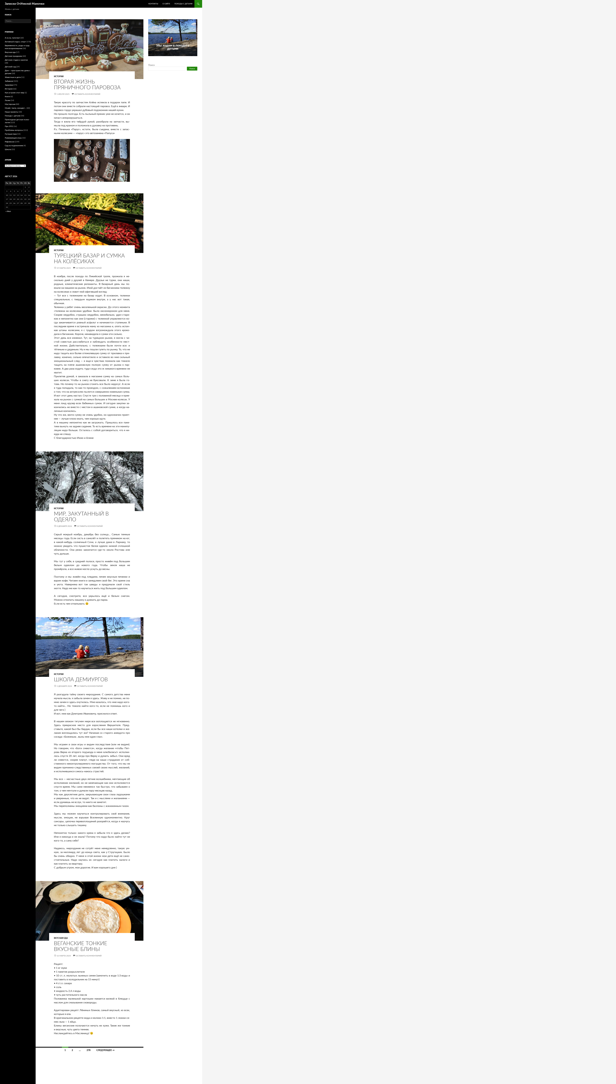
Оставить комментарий (87, 94)
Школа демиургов (81, 679)
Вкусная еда (61, 938)
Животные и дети (13, 77)
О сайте (166, 4)
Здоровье (9, 85)
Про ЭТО (9, 126)
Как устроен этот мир (14, 93)
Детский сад (10, 67)
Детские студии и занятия (16, 60)
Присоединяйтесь (180, 58)
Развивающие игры (13, 138)
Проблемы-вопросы (14, 130)
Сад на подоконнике (14, 146)
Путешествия (11, 134)
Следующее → (105, 1050)
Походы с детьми (183, 4)
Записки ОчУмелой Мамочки (24, 3)
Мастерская (10, 104)
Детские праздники (13, 56)
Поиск (151, 65)
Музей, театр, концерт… (15, 108)
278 (88, 1050)
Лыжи (7, 100)
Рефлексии (9, 142)
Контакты (153, 4)
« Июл (8, 211)
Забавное (9, 81)
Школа (8, 149)
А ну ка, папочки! (12, 38)
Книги (7, 96)
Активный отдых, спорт (15, 42)
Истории (59, 76)
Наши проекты (11, 112)
